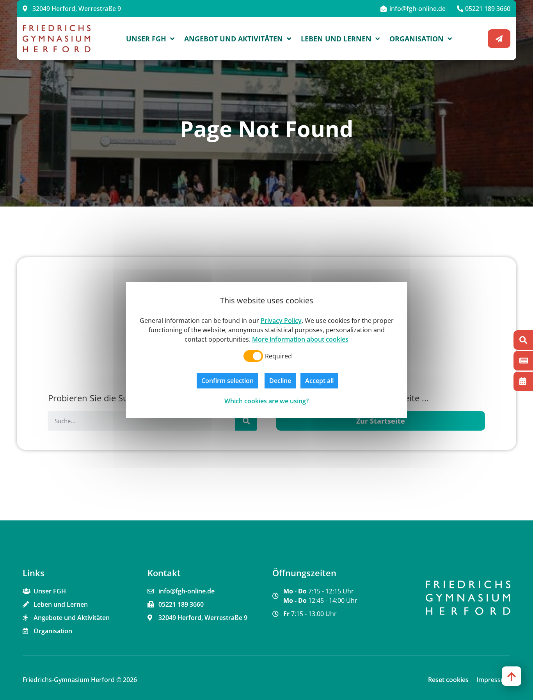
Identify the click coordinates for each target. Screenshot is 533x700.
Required (278, 356)
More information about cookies (300, 339)
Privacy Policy (281, 320)
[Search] (246, 421)
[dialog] (266, 350)
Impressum (493, 680)
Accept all (319, 380)
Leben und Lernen (336, 38)
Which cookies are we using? (266, 401)
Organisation (416, 38)
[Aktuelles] (523, 360)
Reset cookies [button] (448, 679)
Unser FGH (146, 38)
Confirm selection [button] (227, 380)
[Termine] (523, 381)
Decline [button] (280, 380)
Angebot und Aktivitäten (233, 38)
